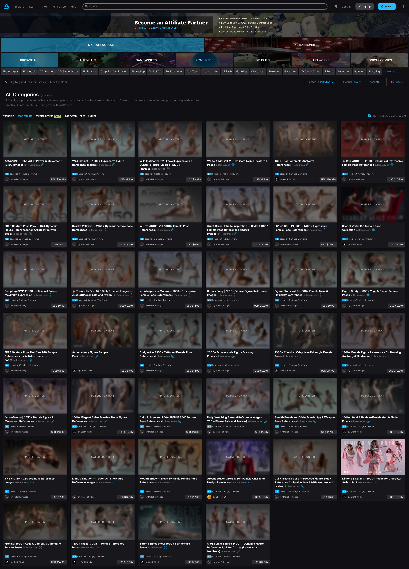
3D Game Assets (68, 71)
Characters (258, 71)
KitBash (227, 71)
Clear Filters (396, 82)
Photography (11, 71)
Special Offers (48, 116)
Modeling (241, 71)
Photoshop (138, 71)
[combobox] (205, 6)
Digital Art (155, 71)
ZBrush (329, 71)
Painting (359, 71)
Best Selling (25, 116)
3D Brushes (47, 71)
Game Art (290, 71)
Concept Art (210, 71)
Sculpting (374, 71)
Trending (8, 116)
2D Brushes (90, 71)
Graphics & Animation (114, 71)
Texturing (274, 71)
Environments (174, 71)
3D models (29, 71)
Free (82, 116)
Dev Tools (192, 71)
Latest (92, 116)
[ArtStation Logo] (6, 6)
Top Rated (71, 116)
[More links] (403, 6)
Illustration (344, 71)
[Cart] (336, 6)
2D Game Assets (310, 71)
